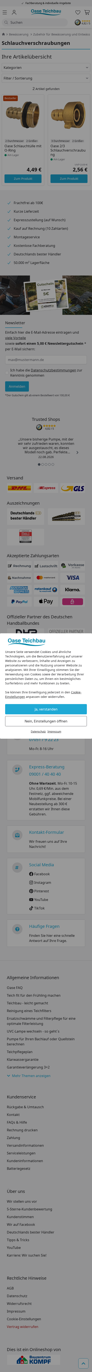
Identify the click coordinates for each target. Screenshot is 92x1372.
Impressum (54, 731)
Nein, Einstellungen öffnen (46, 721)
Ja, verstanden (46, 709)
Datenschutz (38, 731)
